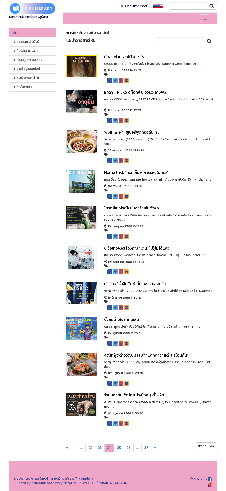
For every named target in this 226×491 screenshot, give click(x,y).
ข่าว (15, 32)
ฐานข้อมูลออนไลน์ (28, 69)
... (81, 447)
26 (128, 447)
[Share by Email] (126, 80)
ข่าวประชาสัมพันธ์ (27, 41)
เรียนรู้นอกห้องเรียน (29, 60)
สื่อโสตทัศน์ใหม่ (26, 87)
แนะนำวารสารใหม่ (27, 78)
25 (119, 447)
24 (109, 447)
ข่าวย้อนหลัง (206, 446)
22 (90, 447)
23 (100, 447)
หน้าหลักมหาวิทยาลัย (134, 6)
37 (146, 447)
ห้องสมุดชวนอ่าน (27, 51)
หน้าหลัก (70, 32)
